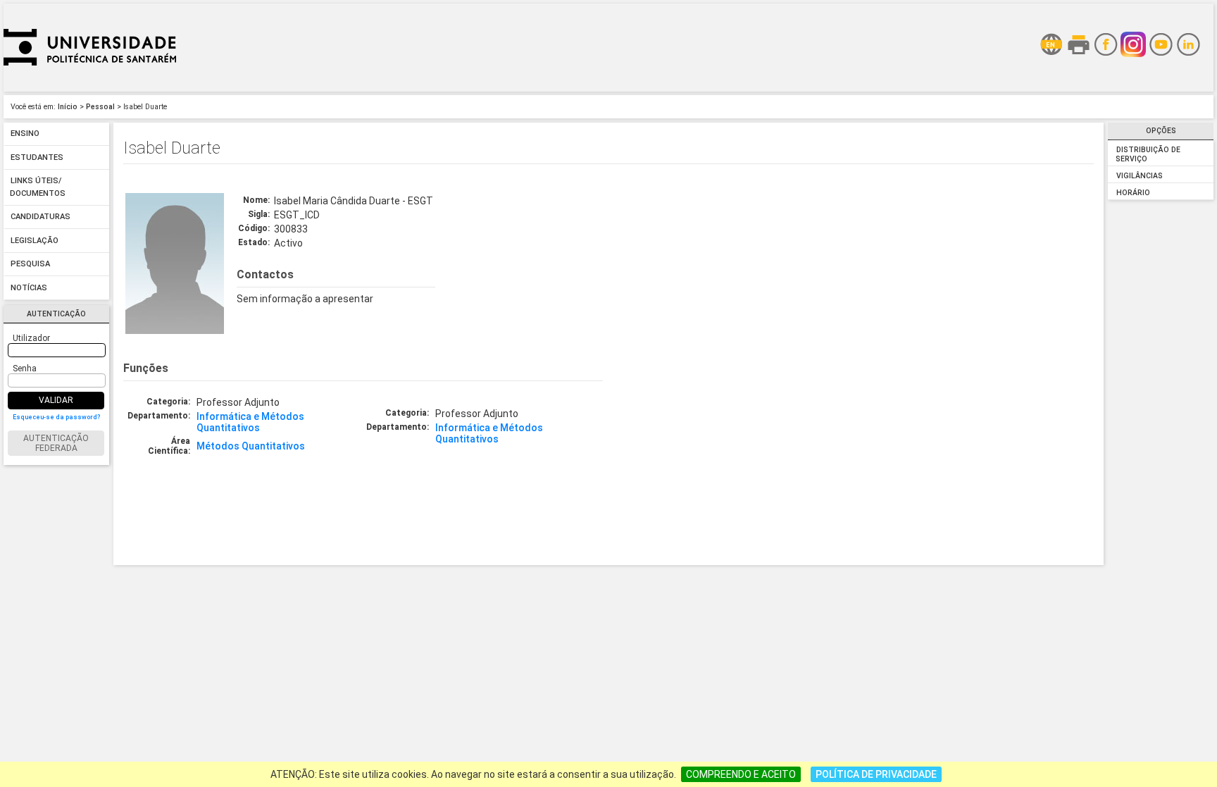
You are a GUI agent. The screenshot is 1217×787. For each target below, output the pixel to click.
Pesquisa (30, 264)
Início (67, 106)
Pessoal (100, 106)
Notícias (29, 287)
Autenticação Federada (56, 443)
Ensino (25, 134)
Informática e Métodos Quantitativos (250, 422)
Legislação (34, 240)
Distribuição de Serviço (1148, 154)
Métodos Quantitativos (250, 446)
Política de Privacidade (876, 774)
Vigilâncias (1139, 175)
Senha (25, 368)
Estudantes (37, 157)
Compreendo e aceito (741, 774)
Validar (56, 400)
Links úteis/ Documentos (37, 188)
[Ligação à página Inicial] (90, 88)
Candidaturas (40, 217)
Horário (1133, 192)
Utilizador (31, 338)
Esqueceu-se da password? (56, 417)
